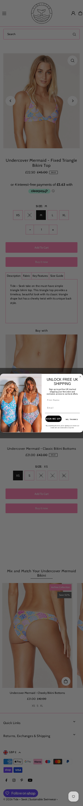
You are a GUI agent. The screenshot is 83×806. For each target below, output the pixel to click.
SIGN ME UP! (53, 419)
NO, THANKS (72, 419)
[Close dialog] (80, 376)
